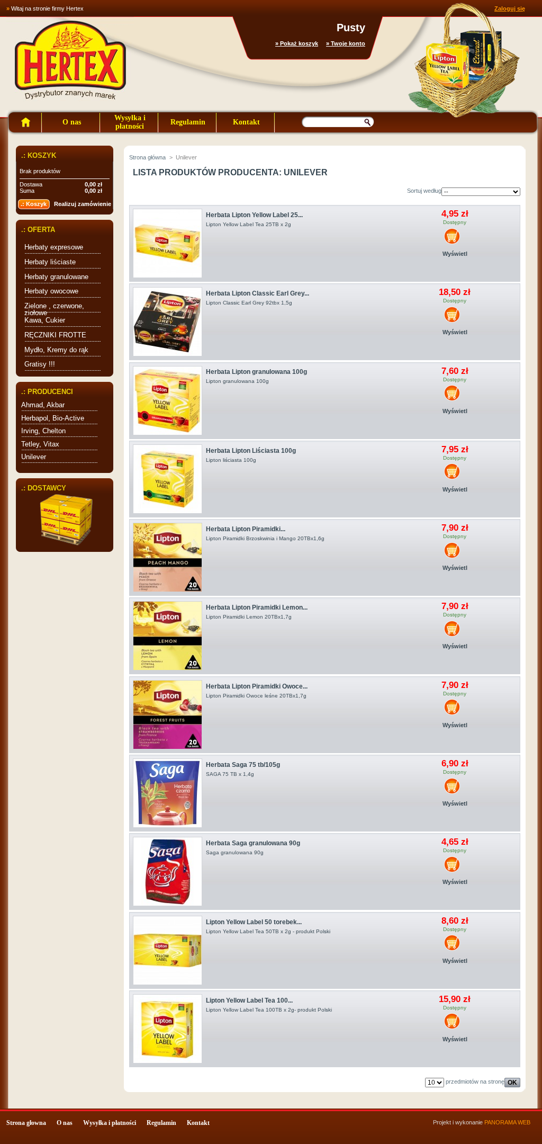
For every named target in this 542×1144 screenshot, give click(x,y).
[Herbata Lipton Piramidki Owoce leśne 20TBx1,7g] (167, 714)
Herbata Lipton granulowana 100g (256, 372)
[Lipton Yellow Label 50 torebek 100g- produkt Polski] (167, 950)
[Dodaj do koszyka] (455, 237)
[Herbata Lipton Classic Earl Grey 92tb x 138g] (167, 321)
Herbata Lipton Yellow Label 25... (254, 215)
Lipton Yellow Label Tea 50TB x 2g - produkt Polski (268, 931)
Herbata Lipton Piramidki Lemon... (257, 607)
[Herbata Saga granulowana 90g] (167, 871)
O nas (71, 122)
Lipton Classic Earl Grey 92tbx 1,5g (249, 303)
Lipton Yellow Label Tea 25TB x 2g (249, 224)
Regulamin (187, 122)
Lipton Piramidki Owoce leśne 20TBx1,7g (256, 696)
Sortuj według (424, 190)
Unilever (33, 457)
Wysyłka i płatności (130, 122)
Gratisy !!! (39, 364)
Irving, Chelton (43, 431)
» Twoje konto (345, 43)
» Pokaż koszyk (296, 43)
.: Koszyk (38, 155)
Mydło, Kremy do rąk (56, 350)
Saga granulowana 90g (235, 852)
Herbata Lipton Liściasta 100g (251, 450)
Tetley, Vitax (40, 444)
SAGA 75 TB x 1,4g (231, 774)
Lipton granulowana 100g (237, 381)
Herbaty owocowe (51, 291)
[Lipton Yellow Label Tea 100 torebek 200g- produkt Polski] (167, 1028)
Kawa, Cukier (44, 320)
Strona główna (147, 157)
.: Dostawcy (43, 488)
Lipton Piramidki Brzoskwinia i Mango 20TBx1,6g (265, 538)
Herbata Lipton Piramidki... (245, 529)
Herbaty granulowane (56, 277)
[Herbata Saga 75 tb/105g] (167, 793)
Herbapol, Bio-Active (52, 418)
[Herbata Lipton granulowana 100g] (167, 400)
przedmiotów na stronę (475, 1081)
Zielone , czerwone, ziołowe (54, 307)
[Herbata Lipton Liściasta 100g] (167, 479)
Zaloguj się (509, 8)
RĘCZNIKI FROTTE (55, 335)
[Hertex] (70, 63)
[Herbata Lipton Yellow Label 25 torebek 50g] (167, 243)
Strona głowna (26, 1123)
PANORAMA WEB (507, 1122)
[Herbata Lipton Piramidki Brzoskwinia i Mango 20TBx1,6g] (167, 557)
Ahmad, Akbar (43, 405)
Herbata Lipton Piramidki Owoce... (257, 686)
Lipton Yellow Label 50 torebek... (254, 922)
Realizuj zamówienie (82, 204)
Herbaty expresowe (53, 247)
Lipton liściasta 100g (231, 460)
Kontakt (246, 122)
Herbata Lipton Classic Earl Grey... (257, 293)
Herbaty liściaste (50, 262)
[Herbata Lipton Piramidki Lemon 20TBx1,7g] (167, 636)
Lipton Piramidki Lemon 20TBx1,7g (249, 617)
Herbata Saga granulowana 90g (253, 843)
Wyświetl (454, 254)
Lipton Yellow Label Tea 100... (249, 1000)
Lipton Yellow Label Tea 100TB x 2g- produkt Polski (269, 1010)
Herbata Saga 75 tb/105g (243, 764)
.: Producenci (47, 392)
